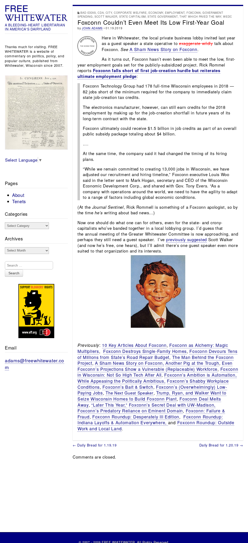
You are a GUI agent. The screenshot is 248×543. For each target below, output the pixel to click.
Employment (175, 13)
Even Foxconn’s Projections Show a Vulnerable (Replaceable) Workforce (155, 366)
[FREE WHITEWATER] (36, 13)
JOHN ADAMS (92, 28)
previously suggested (186, 239)
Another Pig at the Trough (192, 363)
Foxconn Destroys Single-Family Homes (145, 351)
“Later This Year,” (109, 405)
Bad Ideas (88, 13)
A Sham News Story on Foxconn (163, 49)
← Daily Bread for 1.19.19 (95, 445)
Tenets (19, 201)
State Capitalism (132, 16)
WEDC (227, 16)
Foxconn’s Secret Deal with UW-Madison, (172, 405)
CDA (101, 13)
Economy (155, 13)
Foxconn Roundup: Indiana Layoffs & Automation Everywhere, (150, 420)
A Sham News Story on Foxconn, (129, 363)
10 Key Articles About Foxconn (134, 345)
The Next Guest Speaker (129, 393)
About (18, 195)
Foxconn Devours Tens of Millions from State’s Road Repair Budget (157, 354)
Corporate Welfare (130, 13)
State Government (162, 16)
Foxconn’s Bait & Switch (127, 387)
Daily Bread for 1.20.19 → (221, 445)
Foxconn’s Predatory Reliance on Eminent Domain (130, 411)
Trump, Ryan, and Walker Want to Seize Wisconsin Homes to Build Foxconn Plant (152, 396)
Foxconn (193, 13)
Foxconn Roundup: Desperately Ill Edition (135, 417)
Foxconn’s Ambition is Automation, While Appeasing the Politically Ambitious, (157, 378)
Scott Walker (105, 16)
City (109, 13)
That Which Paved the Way (200, 16)
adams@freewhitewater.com (34, 363)
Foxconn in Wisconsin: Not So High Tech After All (158, 372)
